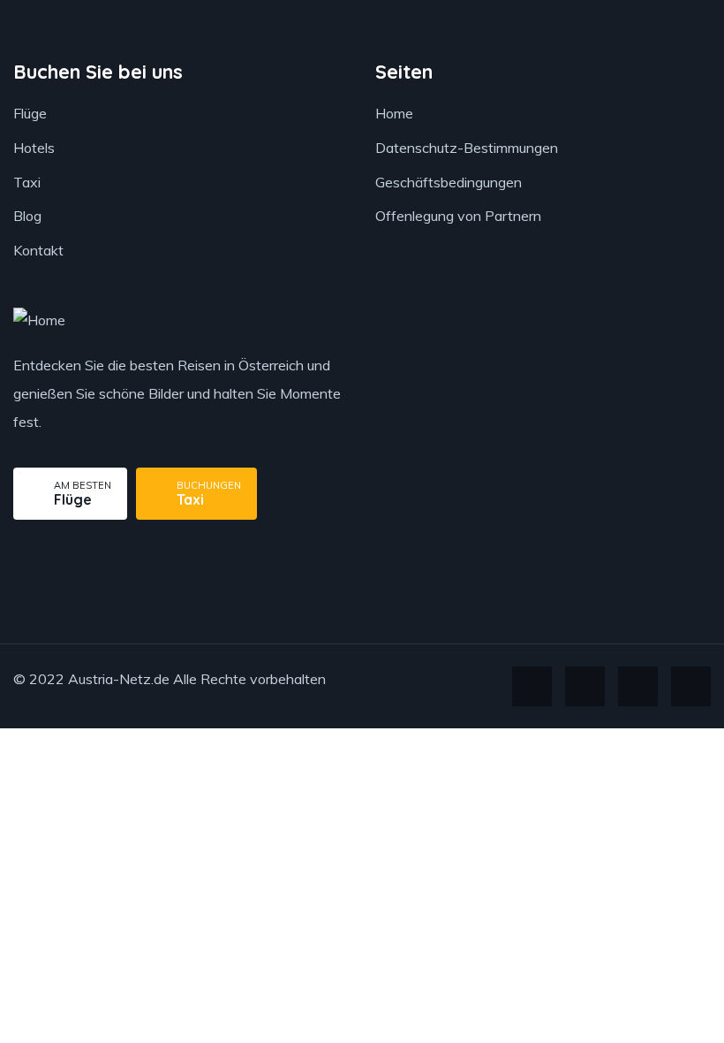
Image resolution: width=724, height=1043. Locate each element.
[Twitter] (532, 686)
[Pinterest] (691, 686)
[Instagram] (638, 686)
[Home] (39, 320)
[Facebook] (585, 686)
